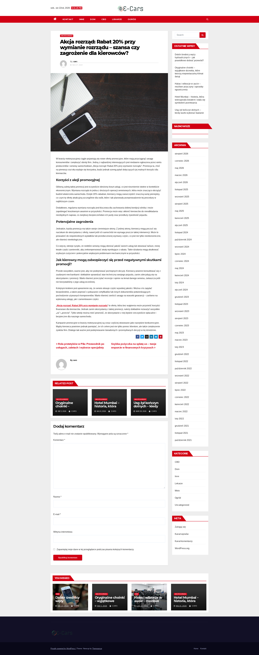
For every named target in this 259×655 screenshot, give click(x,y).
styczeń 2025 (181, 225)
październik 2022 (183, 368)
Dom (93, 19)
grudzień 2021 (182, 426)
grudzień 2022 (182, 354)
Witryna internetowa (62, 532)
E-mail (57, 514)
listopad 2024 (181, 232)
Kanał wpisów (182, 534)
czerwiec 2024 (182, 261)
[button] (207, 19)
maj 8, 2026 (181, 606)
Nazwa (57, 497)
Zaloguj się (180, 527)
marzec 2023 (181, 340)
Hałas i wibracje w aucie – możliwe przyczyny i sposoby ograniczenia (189, 87)
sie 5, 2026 (102, 606)
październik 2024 (183, 239)
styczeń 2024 (181, 290)
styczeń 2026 (181, 182)
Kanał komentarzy (183, 541)
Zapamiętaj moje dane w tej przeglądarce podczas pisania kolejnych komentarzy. (95, 549)
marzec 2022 (181, 411)
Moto (177, 490)
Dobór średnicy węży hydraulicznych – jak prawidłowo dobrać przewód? (189, 57)
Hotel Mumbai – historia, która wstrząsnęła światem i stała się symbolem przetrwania (190, 100)
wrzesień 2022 (182, 376)
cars (75, 61)
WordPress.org (182, 548)
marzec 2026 (181, 175)
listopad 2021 (181, 433)
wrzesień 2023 (182, 311)
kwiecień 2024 (182, 275)
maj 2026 (179, 168)
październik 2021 (183, 440)
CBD (103, 19)
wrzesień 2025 (182, 197)
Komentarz (59, 440)
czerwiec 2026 (182, 161)
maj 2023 (179, 333)
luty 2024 (179, 282)
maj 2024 (179, 268)
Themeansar (97, 649)
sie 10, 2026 (63, 606)
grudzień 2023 (182, 297)
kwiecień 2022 (182, 404)
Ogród (132, 19)
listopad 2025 (181, 189)
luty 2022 (179, 418)
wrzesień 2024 (182, 247)
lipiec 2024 (180, 254)
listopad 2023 (181, 304)
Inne (81, 19)
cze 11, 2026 (142, 606)
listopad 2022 (181, 361)
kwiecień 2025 (182, 218)
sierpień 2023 (181, 318)
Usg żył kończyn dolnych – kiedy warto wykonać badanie (146, 408)
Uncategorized (66, 35)
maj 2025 (179, 211)
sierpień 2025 (181, 204)
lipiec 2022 (180, 390)
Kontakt (68, 19)
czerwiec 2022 (182, 397)
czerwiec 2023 (182, 325)
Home (196, 649)
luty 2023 (179, 347)
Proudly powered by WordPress (63, 649)
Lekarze (117, 19)
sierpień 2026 (181, 154)
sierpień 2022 (181, 383)
